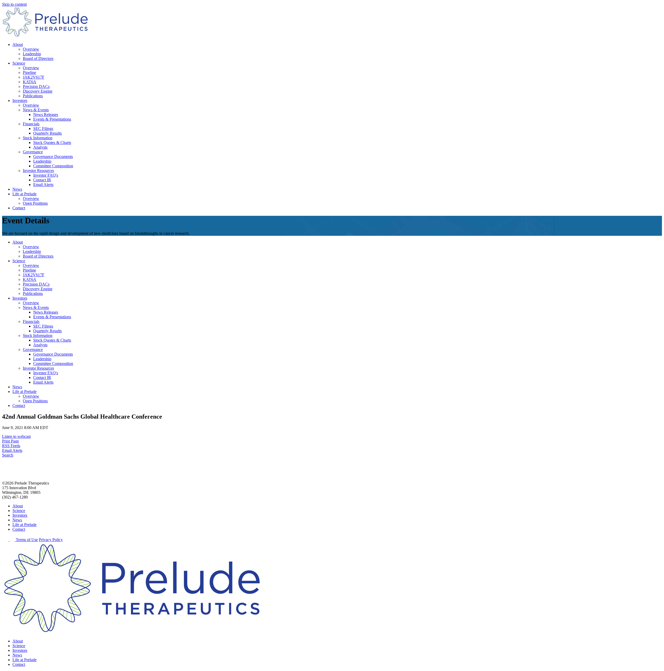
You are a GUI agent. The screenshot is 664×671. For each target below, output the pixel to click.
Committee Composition (53, 166)
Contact (18, 208)
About (17, 44)
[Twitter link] (6, 539)
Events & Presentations (52, 119)
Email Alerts (43, 184)
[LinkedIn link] (13, 539)
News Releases (45, 114)
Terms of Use (27, 539)
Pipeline (29, 72)
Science (18, 63)
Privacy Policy (51, 539)
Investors (19, 100)
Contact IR (42, 180)
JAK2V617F (33, 77)
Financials (31, 124)
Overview (31, 49)
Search (7, 455)
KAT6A (29, 82)
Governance (33, 152)
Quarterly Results (47, 133)
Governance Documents (53, 156)
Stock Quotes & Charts (52, 142)
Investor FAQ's (45, 175)
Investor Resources (38, 170)
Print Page (10, 441)
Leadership (32, 54)
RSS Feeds (11, 446)
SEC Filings (43, 128)
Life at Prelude (24, 194)
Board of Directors (38, 58)
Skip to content (14, 4)
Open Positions (35, 203)
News (17, 189)
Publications (33, 96)
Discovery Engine (37, 91)
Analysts (40, 147)
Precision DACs (36, 86)
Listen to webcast (16, 436)
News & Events (36, 110)
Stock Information (37, 138)
